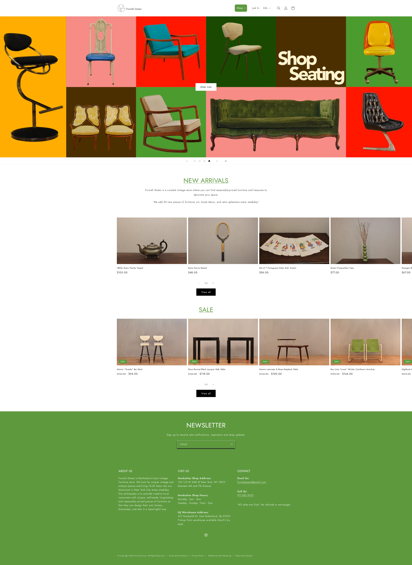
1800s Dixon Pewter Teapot (130, 268)
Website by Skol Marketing (219, 555)
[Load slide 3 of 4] (204, 161)
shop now (206, 87)
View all (206, 292)
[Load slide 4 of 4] (209, 161)
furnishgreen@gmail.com (251, 482)
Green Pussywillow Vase (342, 268)
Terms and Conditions (178, 555)
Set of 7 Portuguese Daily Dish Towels (277, 268)
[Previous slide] (186, 161)
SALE (206, 309)
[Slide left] (198, 283)
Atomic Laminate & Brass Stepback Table (278, 369)
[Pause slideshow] (225, 161)
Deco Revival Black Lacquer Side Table (206, 369)
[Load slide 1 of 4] (194, 161)
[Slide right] (213, 283)
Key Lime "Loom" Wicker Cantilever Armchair (353, 369)
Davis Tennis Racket (197, 268)
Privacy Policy (198, 555)
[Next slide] (217, 161)
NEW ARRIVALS (206, 180)
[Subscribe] (231, 444)
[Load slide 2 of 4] (199, 161)
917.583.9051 (245, 495)
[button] (241, 8)
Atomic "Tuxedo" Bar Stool (129, 369)
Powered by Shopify (244, 555)
